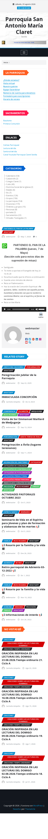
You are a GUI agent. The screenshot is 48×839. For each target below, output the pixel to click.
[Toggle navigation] (24, 52)
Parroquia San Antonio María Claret (24, 25)
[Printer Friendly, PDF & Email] (40, 315)
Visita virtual (9, 83)
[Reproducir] (5, 309)
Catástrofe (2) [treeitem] (12, 178)
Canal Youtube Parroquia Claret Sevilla (20, 154)
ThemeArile (30, 809)
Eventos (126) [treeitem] (12, 195)
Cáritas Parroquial (11, 145)
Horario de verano (11, 99)
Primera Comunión (11, 123)
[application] (24, 309)
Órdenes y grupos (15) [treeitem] (16, 206)
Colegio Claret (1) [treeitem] (13, 181)
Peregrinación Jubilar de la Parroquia (19, 376)
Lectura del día (9, 148)
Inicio (6, 62)
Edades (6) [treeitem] (10, 190)
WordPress (38, 805)
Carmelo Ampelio (13, 402)
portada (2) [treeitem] (11, 212)
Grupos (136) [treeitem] (11, 198)
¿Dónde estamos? (11, 80)
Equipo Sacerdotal (11, 89)
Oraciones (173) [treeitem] (13, 204)
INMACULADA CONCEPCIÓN (19, 397)
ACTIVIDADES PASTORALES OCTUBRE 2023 (18, 495)
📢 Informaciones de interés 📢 (22, 614)
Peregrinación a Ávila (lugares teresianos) (21, 446)
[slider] (42, 309)
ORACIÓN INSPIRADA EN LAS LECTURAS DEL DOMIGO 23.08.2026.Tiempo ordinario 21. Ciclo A (22, 658)
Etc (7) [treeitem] (8, 192)
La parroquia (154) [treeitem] (14, 201)
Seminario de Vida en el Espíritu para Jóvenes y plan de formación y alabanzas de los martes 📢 (23, 523)
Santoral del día (10, 151)
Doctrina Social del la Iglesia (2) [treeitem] (19, 187)
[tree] (24, 196)
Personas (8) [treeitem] (11, 209)
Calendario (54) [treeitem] (12, 176)
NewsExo (17, 809)
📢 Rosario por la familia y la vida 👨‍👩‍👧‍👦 (23, 546)
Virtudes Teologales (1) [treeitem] (16, 218)
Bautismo (7, 120)
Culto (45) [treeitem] (10, 184)
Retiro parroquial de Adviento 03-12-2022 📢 (23, 568)
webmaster (10, 236)
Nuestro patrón (10, 86)
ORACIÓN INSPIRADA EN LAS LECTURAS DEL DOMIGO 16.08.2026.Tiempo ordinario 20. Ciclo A (22, 696)
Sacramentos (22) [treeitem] (13, 215)
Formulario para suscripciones (16, 96)
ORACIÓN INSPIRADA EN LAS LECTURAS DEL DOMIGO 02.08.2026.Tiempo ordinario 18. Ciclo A (22, 772)
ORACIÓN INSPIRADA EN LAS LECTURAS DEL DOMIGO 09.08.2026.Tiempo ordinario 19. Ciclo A (22, 734)
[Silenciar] (37, 309)
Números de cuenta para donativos (19, 93)
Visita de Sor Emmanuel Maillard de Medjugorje (23, 420)
